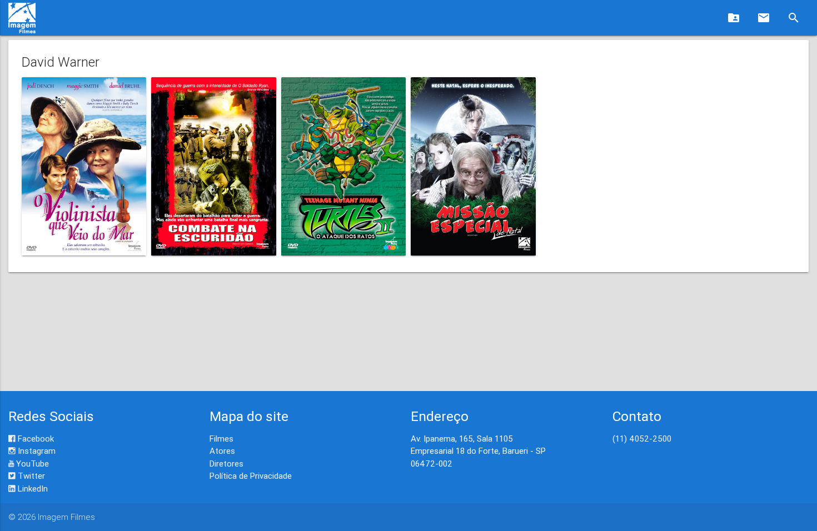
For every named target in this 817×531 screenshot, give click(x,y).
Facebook (35, 438)
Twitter (30, 475)
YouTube (31, 463)
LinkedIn (32, 488)
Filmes (221, 438)
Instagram (36, 450)
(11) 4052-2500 (641, 438)
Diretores (226, 463)
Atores (222, 450)
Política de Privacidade (251, 475)
